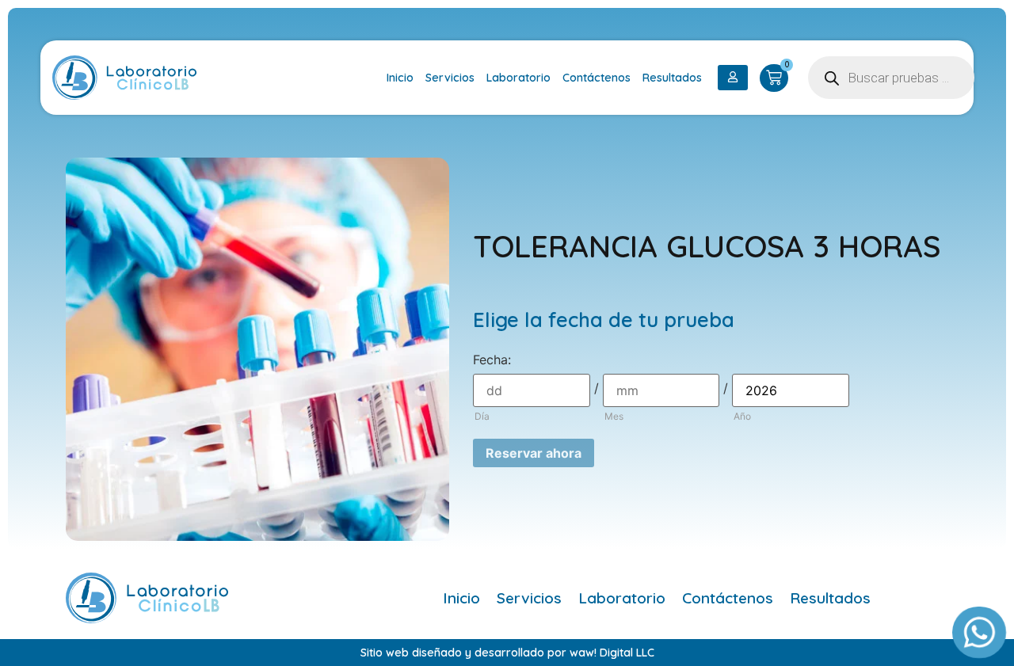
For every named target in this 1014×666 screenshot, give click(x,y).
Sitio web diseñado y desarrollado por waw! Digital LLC (507, 652)
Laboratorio (518, 77)
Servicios (450, 77)
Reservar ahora (533, 453)
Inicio (400, 77)
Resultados (672, 77)
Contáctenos (596, 77)
